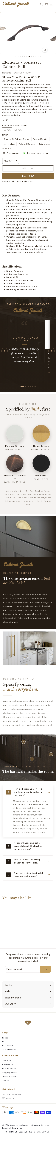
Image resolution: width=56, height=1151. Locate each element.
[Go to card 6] (35, 386)
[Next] (51, 351)
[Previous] (4, 351)
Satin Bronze (45, 144)
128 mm (18, 130)
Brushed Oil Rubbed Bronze (16, 139)
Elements (6, 73)
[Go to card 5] (32, 386)
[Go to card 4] (30, 386)
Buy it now (28, 175)
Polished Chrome (27, 144)
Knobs (5, 1038)
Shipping (6, 181)
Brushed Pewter (40, 139)
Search (5, 1080)
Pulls (4, 1042)
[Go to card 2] (24, 386)
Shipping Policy (9, 1072)
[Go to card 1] (21, 386)
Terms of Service (10, 1076)
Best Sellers (7, 1045)
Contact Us (7, 1064)
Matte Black (9, 144)
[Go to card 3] (28, 386)
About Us (6, 1060)
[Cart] (46, 4)
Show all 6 (6, 148)
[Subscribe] (45, 969)
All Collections (9, 1049)
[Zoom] (44, 49)
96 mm (7, 130)
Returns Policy (9, 1068)
